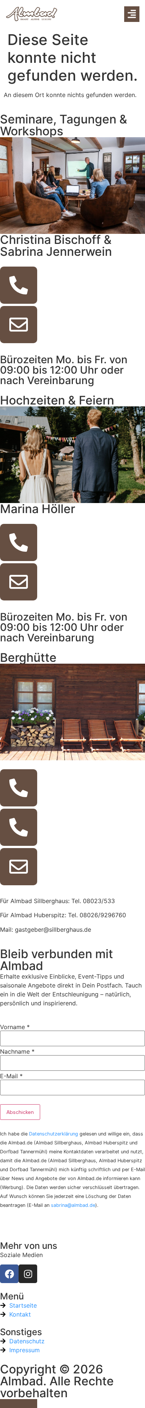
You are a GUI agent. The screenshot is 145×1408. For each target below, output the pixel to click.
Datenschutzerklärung (53, 1134)
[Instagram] (28, 1273)
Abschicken (20, 1112)
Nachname (17, 1051)
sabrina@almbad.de (73, 1205)
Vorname (15, 1027)
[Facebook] (9, 1273)
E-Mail (11, 1076)
